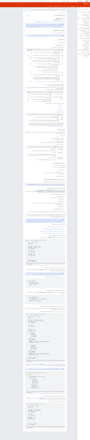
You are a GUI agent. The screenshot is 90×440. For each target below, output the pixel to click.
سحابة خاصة (74, 1)
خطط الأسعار (60, 21)
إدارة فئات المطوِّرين (38, 70)
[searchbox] (84, 9)
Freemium (59, 105)
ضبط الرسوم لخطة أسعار (47, 84)
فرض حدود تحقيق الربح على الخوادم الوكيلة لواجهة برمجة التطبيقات (34, 26)
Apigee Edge (80, 1)
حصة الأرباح (59, 108)
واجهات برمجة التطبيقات (42, 1)
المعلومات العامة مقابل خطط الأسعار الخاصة (45, 399)
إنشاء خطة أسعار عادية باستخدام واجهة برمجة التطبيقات (55, 226)
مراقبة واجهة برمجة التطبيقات (55, 1)
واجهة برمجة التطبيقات (47, 21)
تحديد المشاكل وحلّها (34, 1)
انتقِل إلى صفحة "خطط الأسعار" (59, 43)
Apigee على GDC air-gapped (65, 1)
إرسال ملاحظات (28, 15)
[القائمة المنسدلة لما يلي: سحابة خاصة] (71, 1)
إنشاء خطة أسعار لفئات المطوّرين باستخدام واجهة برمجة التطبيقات (54, 229)
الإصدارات (29, 1)
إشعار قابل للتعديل (58, 110)
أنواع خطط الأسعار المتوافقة (56, 56)
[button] (83, 26)
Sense (48, 1)
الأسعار (24, 1)
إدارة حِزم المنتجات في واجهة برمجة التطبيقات (44, 58)
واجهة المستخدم (53, 21)
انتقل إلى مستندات (61, 19)
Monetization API (30, 184)
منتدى (21, 1)
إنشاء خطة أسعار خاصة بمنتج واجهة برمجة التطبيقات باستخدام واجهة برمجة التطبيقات (51, 231)
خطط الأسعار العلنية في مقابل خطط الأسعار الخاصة (42, 81)
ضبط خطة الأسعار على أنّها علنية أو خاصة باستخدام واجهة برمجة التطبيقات (52, 233)
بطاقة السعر (59, 106)
